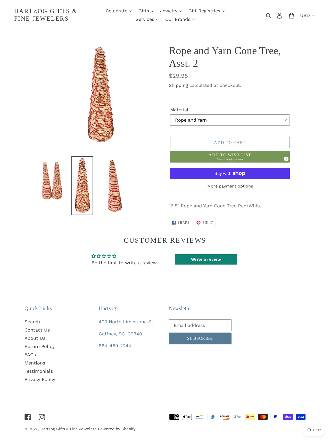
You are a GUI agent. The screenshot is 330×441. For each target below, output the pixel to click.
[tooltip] (286, 159)
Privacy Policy (39, 379)
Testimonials (38, 371)
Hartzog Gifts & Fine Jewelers (46, 15)
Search (32, 321)
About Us (34, 338)
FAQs (30, 354)
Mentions (34, 363)
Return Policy (39, 346)
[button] (230, 156)
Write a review (206, 259)
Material (179, 109)
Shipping (178, 85)
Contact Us (37, 330)
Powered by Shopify (117, 429)
